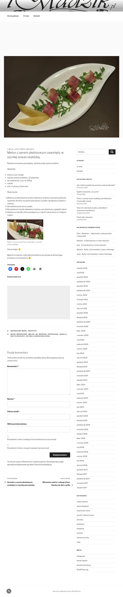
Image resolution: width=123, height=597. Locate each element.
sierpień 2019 (82, 380)
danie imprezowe (19, 334)
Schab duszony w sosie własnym (96, 241)
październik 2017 (83, 479)
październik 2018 (83, 425)
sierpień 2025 (82, 268)
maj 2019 (80, 393)
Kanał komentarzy (84, 565)
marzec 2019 (82, 402)
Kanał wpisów (82, 561)
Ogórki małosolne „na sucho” (88, 192)
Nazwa (11, 399)
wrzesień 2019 (82, 376)
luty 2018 (80, 461)
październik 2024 (83, 282)
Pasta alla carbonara (85, 217)
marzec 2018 (82, 456)
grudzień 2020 (82, 313)
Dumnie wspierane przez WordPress (67, 591)
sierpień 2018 (82, 434)
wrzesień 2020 (82, 326)
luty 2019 (80, 407)
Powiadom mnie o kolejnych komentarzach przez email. (31, 439)
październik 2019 (83, 371)
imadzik (30, 149)
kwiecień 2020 (82, 344)
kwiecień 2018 (82, 452)
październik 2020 (83, 322)
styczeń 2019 (82, 411)
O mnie (26, 16)
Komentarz (13, 366)
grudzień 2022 (82, 286)
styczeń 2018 (82, 465)
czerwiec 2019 (82, 389)
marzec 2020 (82, 349)
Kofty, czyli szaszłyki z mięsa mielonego (99, 249)
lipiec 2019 (81, 385)
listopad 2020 (82, 317)
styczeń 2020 (82, 358)
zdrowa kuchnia (83, 538)
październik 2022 (83, 290)
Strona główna (13, 16)
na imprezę (41, 334)
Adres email (13, 411)
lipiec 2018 (81, 438)
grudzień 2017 (82, 470)
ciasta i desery (82, 502)
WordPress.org (82, 569)
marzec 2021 (82, 304)
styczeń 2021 (82, 308)
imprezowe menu (19, 331)
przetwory (80, 524)
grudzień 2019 (82, 362)
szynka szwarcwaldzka (38, 336)
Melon (31, 334)
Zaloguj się (81, 556)
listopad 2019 (82, 367)
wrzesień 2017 (82, 483)
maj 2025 (80, 273)
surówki (80, 533)
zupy (78, 542)
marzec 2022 (82, 295)
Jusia (79, 254)
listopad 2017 (82, 474)
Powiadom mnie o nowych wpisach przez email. (28, 448)
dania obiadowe (83, 506)
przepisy (32, 331)
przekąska (53, 334)
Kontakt (37, 16)
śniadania (80, 529)
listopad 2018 (82, 420)
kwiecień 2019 (82, 398)
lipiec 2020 (81, 331)
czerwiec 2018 (82, 443)
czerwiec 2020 (82, 335)
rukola (63, 334)
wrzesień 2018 (82, 429)
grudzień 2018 (82, 416)
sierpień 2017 (82, 488)
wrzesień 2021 (82, 299)
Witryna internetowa (17, 424)
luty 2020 (80, 353)
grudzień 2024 (82, 277)
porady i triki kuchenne (85, 515)
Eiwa (78, 233)
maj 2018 (80, 447)
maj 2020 (80, 340)
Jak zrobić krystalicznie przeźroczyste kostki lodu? (96, 185)
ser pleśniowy (18, 336)
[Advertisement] (61, 38)
